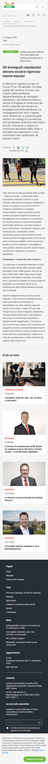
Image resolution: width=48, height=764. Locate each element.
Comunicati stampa (9, 24)
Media (9, 608)
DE (4, 16)
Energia (9, 596)
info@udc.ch (16, 695)
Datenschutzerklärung (30, 728)
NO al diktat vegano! (15, 638)
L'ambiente (11, 612)
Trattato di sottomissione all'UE (20, 604)
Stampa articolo (16, 150)
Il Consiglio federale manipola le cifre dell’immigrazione (22, 547)
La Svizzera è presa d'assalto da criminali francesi (24, 499)
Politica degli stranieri (12, 45)
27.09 (8, 658)
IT (14, 16)
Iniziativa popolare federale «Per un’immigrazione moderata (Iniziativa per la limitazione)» (32, 56)
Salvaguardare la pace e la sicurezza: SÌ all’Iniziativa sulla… (23, 626)
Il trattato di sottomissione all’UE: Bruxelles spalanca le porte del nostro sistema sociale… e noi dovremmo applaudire (24, 449)
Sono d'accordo (35, 759)
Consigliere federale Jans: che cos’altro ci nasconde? (23, 399)
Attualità (17, 21)
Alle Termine (12, 667)
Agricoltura (11, 600)
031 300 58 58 (16, 692)
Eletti (8, 571)
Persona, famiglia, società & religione (23, 592)
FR (9, 16)
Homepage (7, 21)
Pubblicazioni (29, 21)
